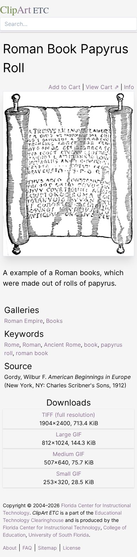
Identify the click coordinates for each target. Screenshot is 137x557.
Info (129, 86)
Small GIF (68, 473)
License (71, 548)
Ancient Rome (62, 344)
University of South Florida (58, 535)
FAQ (27, 548)
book (91, 344)
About (10, 548)
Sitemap (47, 548)
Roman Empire (23, 320)
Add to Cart (64, 86)
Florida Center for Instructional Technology (51, 527)
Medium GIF (68, 453)
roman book (32, 352)
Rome (11, 344)
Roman (31, 344)
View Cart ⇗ (102, 86)
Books (54, 320)
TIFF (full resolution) (68, 414)
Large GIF (68, 434)
